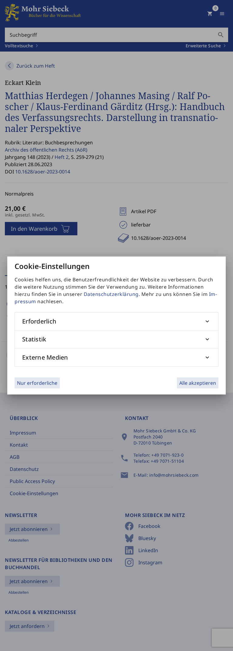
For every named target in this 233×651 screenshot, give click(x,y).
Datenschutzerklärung (111, 294)
